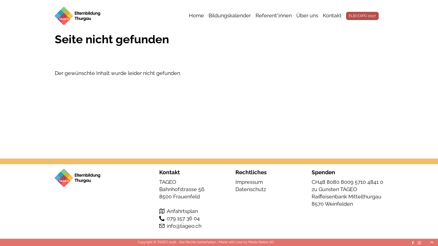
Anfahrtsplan (182, 211)
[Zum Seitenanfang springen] (431, 242)
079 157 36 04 (183, 218)
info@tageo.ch (184, 226)
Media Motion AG (261, 242)
